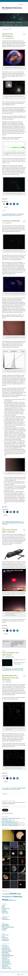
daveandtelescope (6, 962)
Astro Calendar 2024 (10, 22)
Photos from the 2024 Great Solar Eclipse (11, 818)
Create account (5, 934)
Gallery (16, 25)
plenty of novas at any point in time (13, 71)
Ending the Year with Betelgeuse (7, 35)
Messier (23, 788)
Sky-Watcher (4, 911)
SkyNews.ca (4, 917)
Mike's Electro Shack (6, 949)
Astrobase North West (6, 964)
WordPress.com (5, 940)
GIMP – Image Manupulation (8, 927)
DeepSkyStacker (5, 925)
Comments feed (5, 939)
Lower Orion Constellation (11, 221)
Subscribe (5, 810)
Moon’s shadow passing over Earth (9, 822)
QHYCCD (4, 910)
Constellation (20, 643)
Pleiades (6, 789)
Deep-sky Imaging (6, 954)
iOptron (3, 905)
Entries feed (4, 937)
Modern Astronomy (6, 961)
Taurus (9, 789)
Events (7, 788)
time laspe (15, 644)
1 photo (23, 659)
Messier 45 (11, 687)
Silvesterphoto (5, 965)
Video (3, 528)
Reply (12, 646)
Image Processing (9, 521)
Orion (8, 215)
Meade (3, 907)
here (24, 567)
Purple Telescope (5, 948)
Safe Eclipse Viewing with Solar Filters (10, 824)
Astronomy (22, 214)
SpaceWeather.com (6, 919)
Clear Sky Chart (5, 924)
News (7, 214)
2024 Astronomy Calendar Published (9, 825)
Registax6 (4, 929)
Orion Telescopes (5, 908)
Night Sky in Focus (6, 967)
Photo (19, 521)
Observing (10, 214)
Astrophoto (4, 522)
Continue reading (17, 664)
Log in (3, 936)
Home (3, 22)
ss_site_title (4, 958)
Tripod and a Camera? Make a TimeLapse (9, 531)
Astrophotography (10, 522)
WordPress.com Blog (6, 968)
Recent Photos (19, 22)
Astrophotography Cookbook (7, 25)
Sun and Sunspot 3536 (7, 821)
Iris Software (4, 928)
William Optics (5, 912)
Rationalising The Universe (7, 955)
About (21, 25)
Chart (7, 668)
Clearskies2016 (5, 952)
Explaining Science (6, 957)
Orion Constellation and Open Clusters (10, 654)
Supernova (4, 45)
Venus (12, 789)
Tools (15, 900)
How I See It (4, 945)
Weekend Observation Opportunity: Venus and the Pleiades (10, 677)
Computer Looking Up (6, 951)
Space (14, 215)
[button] (8, 836)
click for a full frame (13, 255)
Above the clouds (5, 959)
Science (14, 214)
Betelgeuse (4, 215)
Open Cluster (12, 670)
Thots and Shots (5, 947)
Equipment (7, 893)
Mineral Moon (5, 819)
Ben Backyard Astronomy (12, 8)
